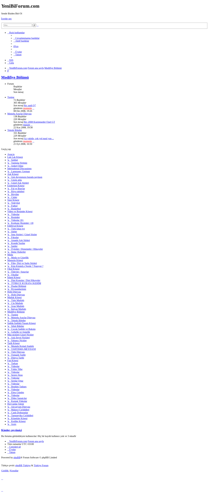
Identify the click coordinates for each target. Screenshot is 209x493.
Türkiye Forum (41, 465)
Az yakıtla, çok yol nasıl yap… (39, 138)
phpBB (17, 457)
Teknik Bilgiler (14, 130)
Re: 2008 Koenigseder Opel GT (39, 122)
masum (26, 124)
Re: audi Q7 (30, 105)
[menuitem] (26, 38)
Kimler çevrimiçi (11, 430)
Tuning (10, 97)
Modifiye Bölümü (15, 77)
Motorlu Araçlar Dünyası (19, 113)
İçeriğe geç (6, 18)
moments (27, 108)
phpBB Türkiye (23, 465)
